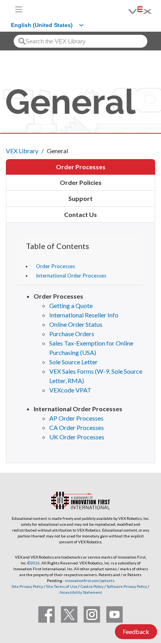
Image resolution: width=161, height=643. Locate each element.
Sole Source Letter (73, 361)
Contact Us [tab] (80, 214)
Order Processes (55, 266)
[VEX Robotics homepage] (130, 9)
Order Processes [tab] (81, 166)
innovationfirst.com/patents (89, 580)
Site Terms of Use (61, 586)
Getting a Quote (71, 305)
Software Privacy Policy (127, 586)
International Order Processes (71, 275)
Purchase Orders (71, 333)
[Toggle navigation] (18, 9)
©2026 (33, 563)
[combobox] (80, 41)
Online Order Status (75, 324)
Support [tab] (80, 198)
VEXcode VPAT (70, 390)
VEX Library (22, 150)
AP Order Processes (76, 418)
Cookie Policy (92, 586)
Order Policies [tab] (81, 182)
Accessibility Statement (80, 592)
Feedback (136, 631)
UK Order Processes (76, 437)
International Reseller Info (83, 315)
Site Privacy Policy (27, 586)
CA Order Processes (76, 427)
